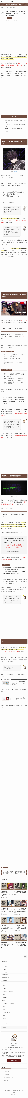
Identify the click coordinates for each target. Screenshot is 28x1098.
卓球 (4, 1000)
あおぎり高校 (6, 980)
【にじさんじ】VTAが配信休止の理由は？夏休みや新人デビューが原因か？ (17, 683)
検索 (25, 956)
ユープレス (14, 1)
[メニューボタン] (1, 1)
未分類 (4, 1018)
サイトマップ (6, 1074)
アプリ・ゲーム (6, 1012)
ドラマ (4, 994)
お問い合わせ (6, 1071)
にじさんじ (9, 17)
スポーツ (5, 997)
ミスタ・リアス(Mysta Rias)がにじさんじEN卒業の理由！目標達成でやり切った (17, 698)
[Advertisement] (14, 39)
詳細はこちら (14, 1060)
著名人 (4, 1009)
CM (4, 1006)
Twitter (15, 171)
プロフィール (6, 1080)
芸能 (4, 985)
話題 (4, 1015)
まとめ (6, 131)
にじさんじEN (6, 977)
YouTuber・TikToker (8, 991)
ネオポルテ (5, 982)
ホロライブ (5, 972)
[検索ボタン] (26, 1)
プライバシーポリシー (8, 1077)
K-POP (4, 988)
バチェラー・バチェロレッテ (10, 1003)
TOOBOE (5, 966)
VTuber (4, 969)
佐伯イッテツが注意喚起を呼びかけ (13, 128)
